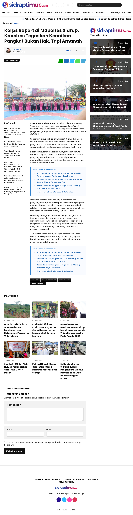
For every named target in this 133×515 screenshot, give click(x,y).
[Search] (119, 5)
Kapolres (35, 280)
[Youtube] (70, 5)
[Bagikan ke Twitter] (72, 61)
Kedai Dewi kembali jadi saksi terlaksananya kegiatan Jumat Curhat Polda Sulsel (13, 179)
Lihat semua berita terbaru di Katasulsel (55, 192)
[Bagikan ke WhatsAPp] (78, 61)
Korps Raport (64, 280)
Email (49, 429)
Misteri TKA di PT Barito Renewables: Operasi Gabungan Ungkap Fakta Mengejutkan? (14, 190)
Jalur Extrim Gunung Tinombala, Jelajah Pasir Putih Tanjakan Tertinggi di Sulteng (110, 126)
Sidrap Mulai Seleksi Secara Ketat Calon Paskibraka (108, 144)
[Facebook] (54, 5)
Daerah (17, 13)
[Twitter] (59, 5)
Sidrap (15, 23)
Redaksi (56, 479)
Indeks (58, 13)
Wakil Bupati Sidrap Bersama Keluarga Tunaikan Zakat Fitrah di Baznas (14, 154)
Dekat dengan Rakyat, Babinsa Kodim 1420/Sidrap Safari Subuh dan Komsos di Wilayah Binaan (14, 132)
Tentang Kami (42, 479)
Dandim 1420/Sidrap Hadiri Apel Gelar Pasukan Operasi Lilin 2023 (14, 144)
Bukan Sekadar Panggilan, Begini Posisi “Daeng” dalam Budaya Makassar (59, 187)
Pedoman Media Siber (73, 479)
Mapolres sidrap (38, 284)
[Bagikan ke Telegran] (83, 61)
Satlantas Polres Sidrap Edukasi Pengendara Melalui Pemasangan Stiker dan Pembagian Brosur (71, 371)
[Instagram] (65, 5)
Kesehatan (88, 13)
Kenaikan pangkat (49, 280)
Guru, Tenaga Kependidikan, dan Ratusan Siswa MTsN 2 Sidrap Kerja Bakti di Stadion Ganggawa (13, 166)
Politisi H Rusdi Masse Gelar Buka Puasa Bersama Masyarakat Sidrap (44, 368)
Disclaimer (92, 479)
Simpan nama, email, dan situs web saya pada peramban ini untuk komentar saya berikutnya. (42, 443)
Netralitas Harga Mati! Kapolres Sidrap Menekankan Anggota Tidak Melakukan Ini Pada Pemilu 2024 (72, 330)
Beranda (6, 13)
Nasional (100, 13)
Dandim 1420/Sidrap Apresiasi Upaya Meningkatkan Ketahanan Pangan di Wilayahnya (16, 330)
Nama (10, 429)
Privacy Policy (66, 482)
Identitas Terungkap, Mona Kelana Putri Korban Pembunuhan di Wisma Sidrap (109, 88)
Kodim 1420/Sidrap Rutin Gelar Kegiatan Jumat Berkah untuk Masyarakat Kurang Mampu (44, 330)
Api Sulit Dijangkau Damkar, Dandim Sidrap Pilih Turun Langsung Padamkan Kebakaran (59, 174)
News (49, 13)
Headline (28, 13)
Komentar (14, 404)
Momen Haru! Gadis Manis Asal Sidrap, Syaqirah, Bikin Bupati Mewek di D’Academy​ (110, 107)
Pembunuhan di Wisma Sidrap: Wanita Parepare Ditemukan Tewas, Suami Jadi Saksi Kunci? (110, 50)
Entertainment (72, 13)
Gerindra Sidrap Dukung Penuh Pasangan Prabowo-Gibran (110, 68)
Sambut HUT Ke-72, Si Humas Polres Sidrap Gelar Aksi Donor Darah (16, 368)
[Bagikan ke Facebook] (66, 61)
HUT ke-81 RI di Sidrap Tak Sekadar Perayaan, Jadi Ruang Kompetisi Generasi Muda (66, 19)
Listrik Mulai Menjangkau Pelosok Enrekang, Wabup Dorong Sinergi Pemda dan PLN (60, 180)
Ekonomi (40, 13)
